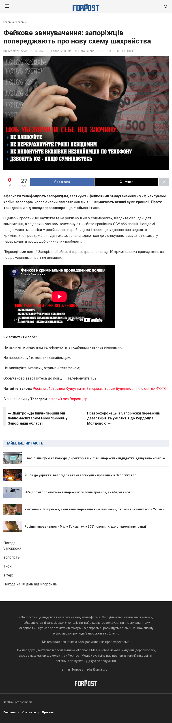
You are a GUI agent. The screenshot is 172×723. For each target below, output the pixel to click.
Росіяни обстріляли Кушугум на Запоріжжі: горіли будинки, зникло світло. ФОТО (100, 388)
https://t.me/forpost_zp (68, 399)
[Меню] (6, 7)
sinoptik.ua (48, 584)
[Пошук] (166, 7)
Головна (8, 22)
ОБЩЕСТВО (117, 51)
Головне (21, 22)
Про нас (48, 712)
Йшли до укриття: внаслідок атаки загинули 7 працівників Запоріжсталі (80, 475)
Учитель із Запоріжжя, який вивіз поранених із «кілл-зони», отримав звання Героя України (94, 509)
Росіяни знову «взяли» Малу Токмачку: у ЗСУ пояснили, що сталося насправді (85, 526)
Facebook (63, 181)
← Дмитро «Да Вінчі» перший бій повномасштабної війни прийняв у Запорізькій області (37, 418)
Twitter (128, 181)
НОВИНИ (102, 51)
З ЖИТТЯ (70, 51)
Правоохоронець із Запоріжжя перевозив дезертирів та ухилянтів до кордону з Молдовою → (123, 418)
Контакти (29, 712)
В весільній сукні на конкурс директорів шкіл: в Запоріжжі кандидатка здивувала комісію (94, 458)
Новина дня (86, 51)
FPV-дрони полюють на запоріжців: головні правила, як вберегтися (77, 492)
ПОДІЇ (129, 51)
